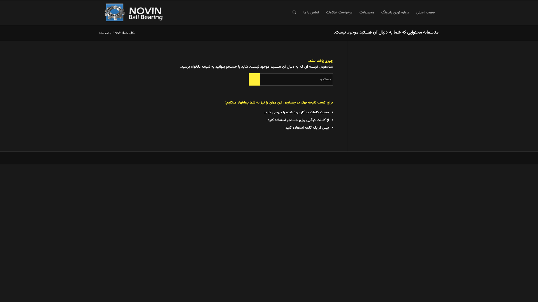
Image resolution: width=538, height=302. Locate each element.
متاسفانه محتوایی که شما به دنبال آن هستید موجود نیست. (386, 32)
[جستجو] (294, 12)
